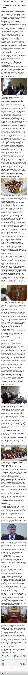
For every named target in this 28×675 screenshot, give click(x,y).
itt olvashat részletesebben (7, 646)
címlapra (7, 673)
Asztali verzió (14, 668)
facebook (15, 656)
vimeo (3, 664)
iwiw (18, 656)
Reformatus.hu (9, 1)
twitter (21, 656)
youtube (21, 664)
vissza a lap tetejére (21, 673)
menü (22, 1)
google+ (24, 656)
